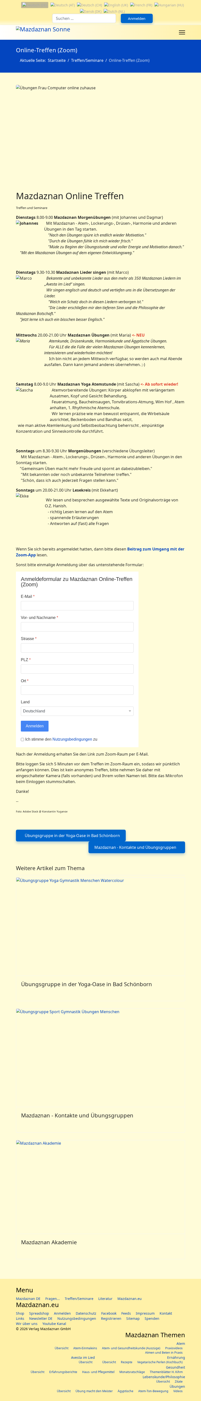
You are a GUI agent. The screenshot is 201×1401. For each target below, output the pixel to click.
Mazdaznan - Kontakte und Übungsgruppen (77, 1115)
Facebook (108, 1313)
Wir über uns (27, 1323)
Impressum (145, 1313)
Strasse (29, 639)
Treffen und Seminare (31, 208)
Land (25, 702)
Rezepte (126, 1362)
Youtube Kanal (54, 1323)
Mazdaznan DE (28, 1298)
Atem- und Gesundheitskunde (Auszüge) (131, 1348)
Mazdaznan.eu (129, 1298)
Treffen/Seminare (79, 1298)
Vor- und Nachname (39, 617)
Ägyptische (125, 1391)
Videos (178, 1391)
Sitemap (133, 1318)
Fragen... (52, 1298)
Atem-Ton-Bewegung (153, 1391)
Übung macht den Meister (94, 1391)
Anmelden (136, 18)
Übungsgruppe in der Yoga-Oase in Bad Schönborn (86, 984)
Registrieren (111, 1318)
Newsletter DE (40, 1318)
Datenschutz (86, 1313)
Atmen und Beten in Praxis (164, 1352)
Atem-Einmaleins (85, 1348)
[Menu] (182, 32)
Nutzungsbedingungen (72, 739)
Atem (180, 1343)
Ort (24, 681)
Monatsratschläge (132, 1372)
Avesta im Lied (83, 1357)
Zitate (179, 1381)
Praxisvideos (174, 1348)
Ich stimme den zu (61, 739)
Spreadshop (39, 1313)
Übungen (177, 1386)
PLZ (26, 660)
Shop (20, 1313)
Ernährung (176, 1357)
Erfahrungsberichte (63, 1372)
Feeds (126, 1313)
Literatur (105, 1298)
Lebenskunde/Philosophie (164, 1377)
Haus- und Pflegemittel (98, 1372)
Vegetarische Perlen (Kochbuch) (160, 1362)
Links (20, 1318)
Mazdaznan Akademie (49, 1242)
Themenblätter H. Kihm (166, 1372)
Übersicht (61, 1348)
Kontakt (166, 1313)
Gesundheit (175, 1367)
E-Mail (28, 596)
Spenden (152, 1318)
